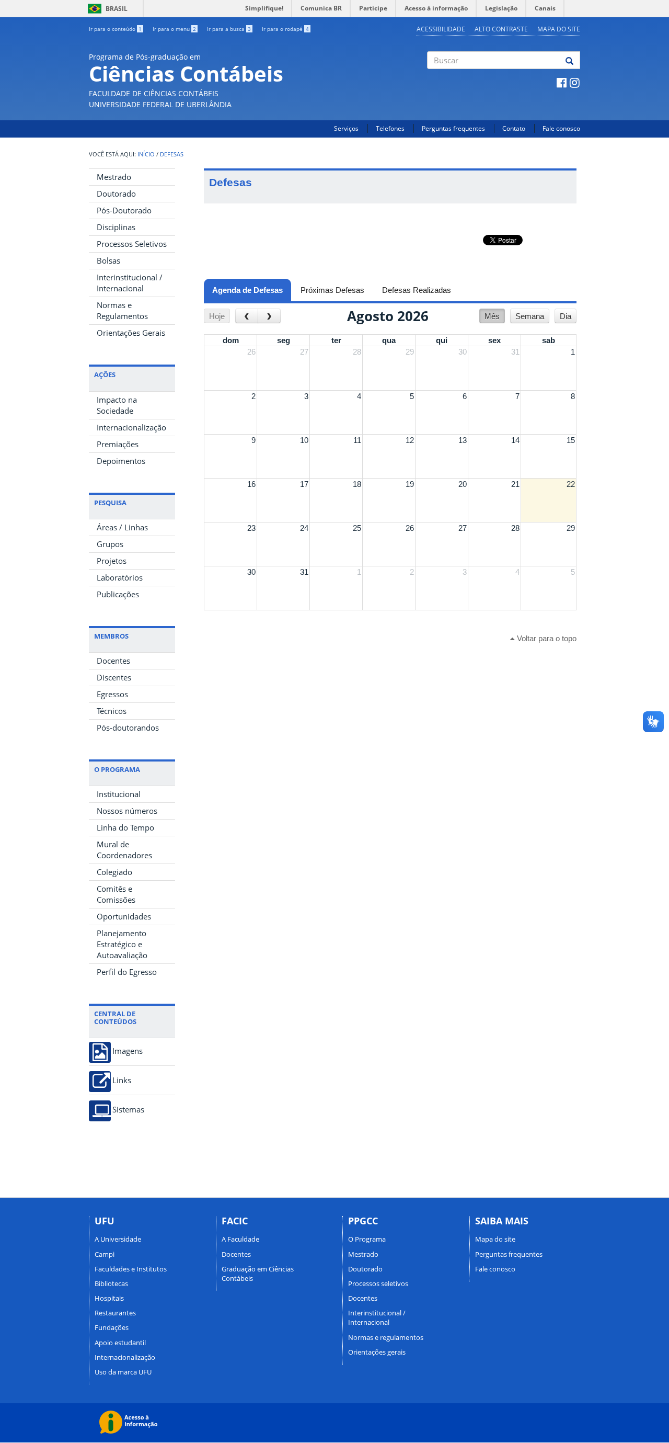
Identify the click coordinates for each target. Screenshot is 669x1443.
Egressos (112, 694)
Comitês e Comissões (116, 894)
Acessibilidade (441, 29)
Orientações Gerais (131, 332)
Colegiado (114, 872)
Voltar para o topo (545, 638)
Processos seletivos (378, 1283)
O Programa (367, 1239)
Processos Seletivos (132, 243)
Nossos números (127, 810)
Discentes (114, 677)
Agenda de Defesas (251, 290)
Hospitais (109, 1298)
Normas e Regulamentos (122, 310)
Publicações (118, 594)
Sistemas (128, 1110)
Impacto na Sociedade (117, 405)
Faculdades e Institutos (131, 1269)
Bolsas (108, 260)
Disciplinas (116, 227)
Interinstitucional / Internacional (130, 282)
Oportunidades (124, 916)
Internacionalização (131, 427)
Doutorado (116, 193)
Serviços (346, 128)
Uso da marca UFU (123, 1372)
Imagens (127, 1051)
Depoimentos (121, 461)
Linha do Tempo (125, 827)
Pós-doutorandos (128, 727)
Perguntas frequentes (453, 128)
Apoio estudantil (120, 1342)
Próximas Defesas (332, 290)
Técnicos (111, 711)
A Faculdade (240, 1239)
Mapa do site (558, 29)
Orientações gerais (377, 1352)
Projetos (111, 560)
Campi (104, 1254)
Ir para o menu (174, 28)
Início (146, 154)
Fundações (112, 1327)
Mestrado (114, 177)
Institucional (119, 794)
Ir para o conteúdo (115, 28)
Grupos (110, 544)
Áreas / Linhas (122, 527)
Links (121, 1080)
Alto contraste (501, 29)
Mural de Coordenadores (124, 849)
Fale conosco (561, 128)
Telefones (390, 128)
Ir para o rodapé (285, 28)
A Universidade (118, 1239)
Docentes (113, 660)
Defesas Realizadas (416, 290)
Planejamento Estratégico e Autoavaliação (122, 944)
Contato (513, 128)
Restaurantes (115, 1312)
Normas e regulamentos (385, 1337)
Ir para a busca (229, 28)
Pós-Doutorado (124, 210)
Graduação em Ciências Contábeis (258, 1273)
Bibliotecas (111, 1283)
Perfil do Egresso (127, 972)
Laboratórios (120, 577)
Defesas (171, 154)
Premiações (118, 444)
